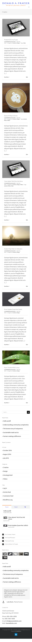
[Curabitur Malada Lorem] (26, 553)
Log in (5, 488)
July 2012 (6, 458)
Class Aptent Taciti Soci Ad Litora (13, 181)
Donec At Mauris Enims (10, 115)
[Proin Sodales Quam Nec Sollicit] (5, 525)
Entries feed (7, 492)
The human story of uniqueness (13, 428)
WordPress (19, 630)
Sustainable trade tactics (11, 432)
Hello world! (7, 421)
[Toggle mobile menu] (29, 7)
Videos (8, 120)
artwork (25, 118)
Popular (7, 506)
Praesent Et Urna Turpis (11, 39)
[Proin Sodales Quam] (15, 553)
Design (18, 42)
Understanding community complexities (16, 424)
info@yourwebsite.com (13, 621)
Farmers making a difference (12, 436)
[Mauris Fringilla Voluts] (10, 553)
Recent (16, 506)
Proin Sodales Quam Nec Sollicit (13, 309)
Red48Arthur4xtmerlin (10, 41)
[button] (16, 534)
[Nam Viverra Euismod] (20, 553)
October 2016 (7, 450)
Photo (5, 120)
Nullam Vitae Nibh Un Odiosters (13, 248)
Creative (14, 42)
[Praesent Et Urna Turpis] (16, 27)
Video (24, 42)
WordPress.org (8, 499)
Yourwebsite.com (11, 623)
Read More (6, 76)
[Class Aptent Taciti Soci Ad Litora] (5, 517)
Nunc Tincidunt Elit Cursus (11, 367)
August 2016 (7, 454)
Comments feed (8, 496)
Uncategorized (7, 475)
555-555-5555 (12, 616)
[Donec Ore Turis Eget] (4, 553)
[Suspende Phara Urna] (4, 557)
